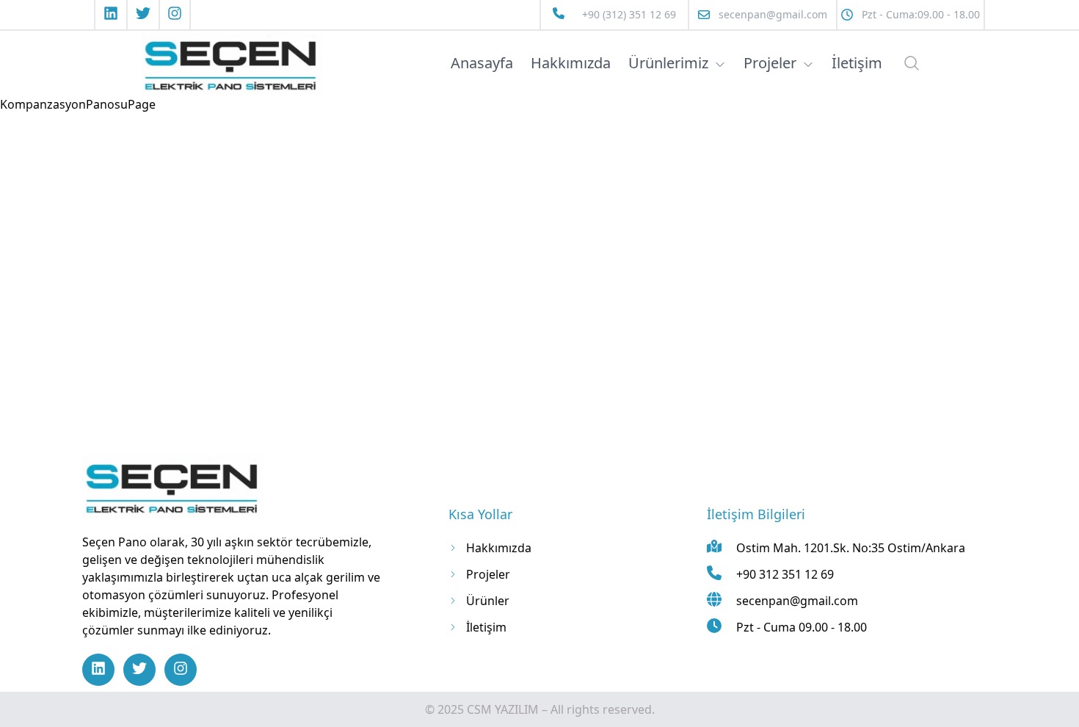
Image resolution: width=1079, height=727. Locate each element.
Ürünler (487, 601)
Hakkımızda (571, 63)
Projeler (770, 63)
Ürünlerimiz (668, 63)
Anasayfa (482, 63)
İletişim (857, 63)
